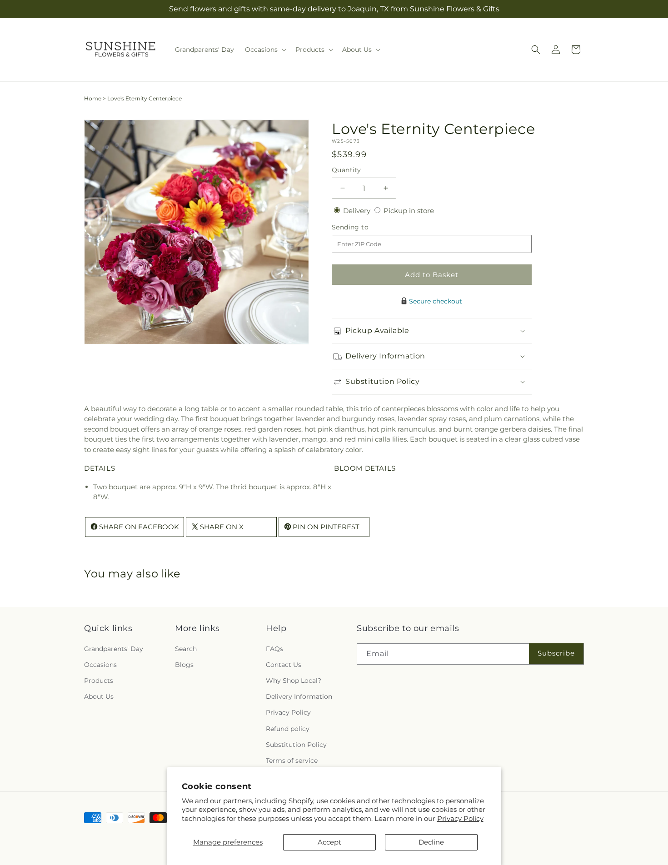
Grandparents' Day (113, 649)
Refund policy (287, 729)
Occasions (100, 665)
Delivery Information (299, 696)
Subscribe (556, 653)
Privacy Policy (460, 818)
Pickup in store (409, 210)
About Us (99, 696)
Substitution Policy (296, 745)
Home (92, 98)
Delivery (357, 210)
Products (98, 680)
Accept (329, 842)
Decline (431, 842)
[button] (264, 49)
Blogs (184, 665)
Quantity (346, 170)
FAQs (274, 649)
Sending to (364, 227)
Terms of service (292, 760)
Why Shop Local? (293, 680)
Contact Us (283, 665)
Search (186, 649)
